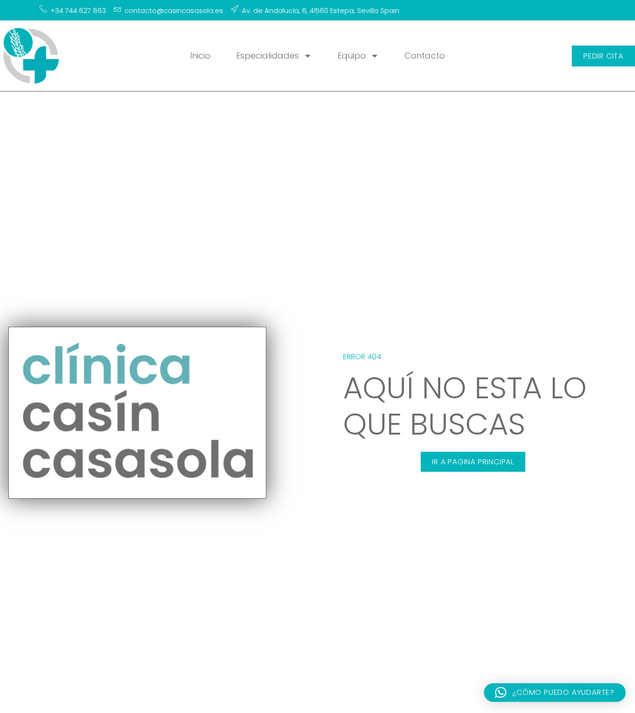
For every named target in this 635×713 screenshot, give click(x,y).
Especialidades (267, 55)
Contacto (424, 55)
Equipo (351, 55)
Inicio (200, 55)
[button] (555, 692)
